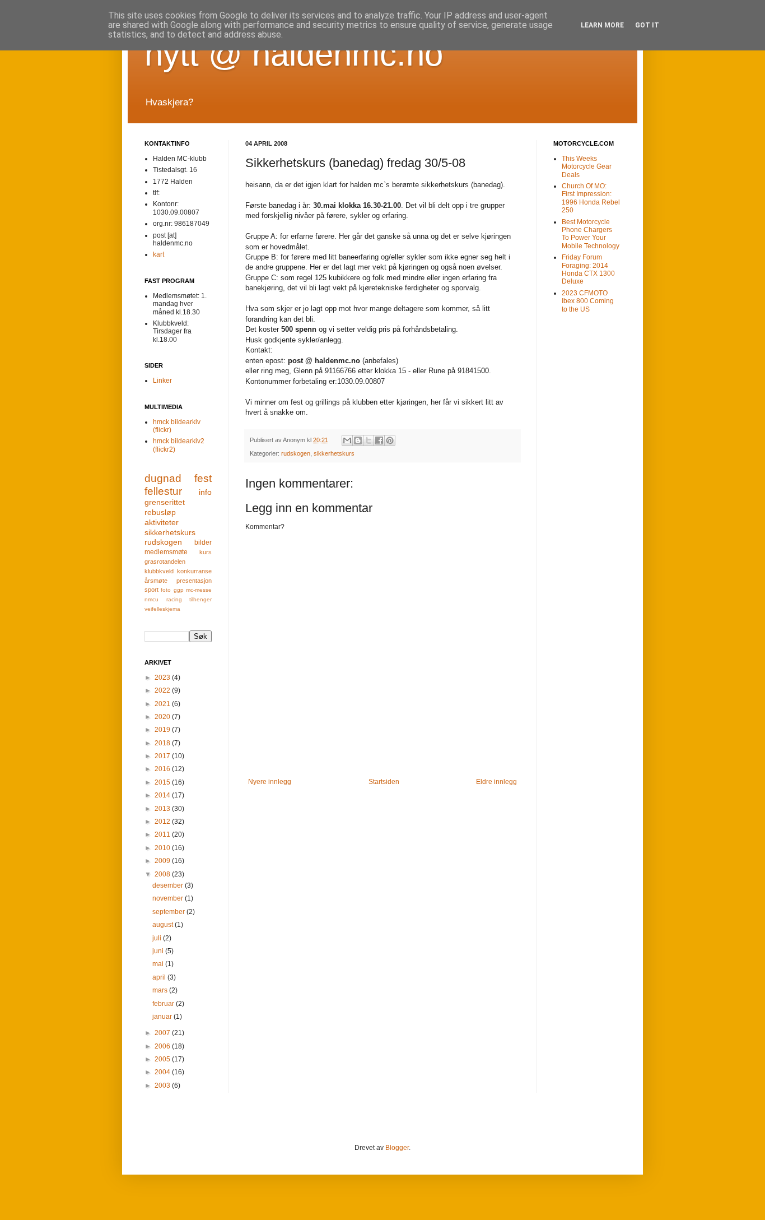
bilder (203, 542)
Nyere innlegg (269, 782)
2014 (163, 795)
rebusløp (160, 512)
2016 (163, 769)
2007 (163, 1033)
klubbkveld (159, 571)
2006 (163, 1046)
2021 (163, 704)
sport (151, 589)
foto (166, 590)
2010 (163, 848)
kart (158, 254)
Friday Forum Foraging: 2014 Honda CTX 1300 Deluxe (588, 269)
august (163, 925)
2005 (163, 1059)
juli (157, 938)
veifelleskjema (162, 609)
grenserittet (164, 502)
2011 (163, 834)
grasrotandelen (164, 561)
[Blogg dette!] (357, 440)
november (168, 898)
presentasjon (194, 580)
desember (168, 885)
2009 (163, 861)
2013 (163, 809)
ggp (179, 590)
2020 (163, 717)
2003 (163, 1085)
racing (174, 599)
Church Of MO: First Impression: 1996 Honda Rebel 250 (591, 198)
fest (203, 478)
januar (163, 1016)
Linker (162, 380)
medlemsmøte (166, 552)
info (205, 492)
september (169, 912)
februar (164, 1004)
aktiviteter (161, 522)
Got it (647, 25)
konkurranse (194, 571)
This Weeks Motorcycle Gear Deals (587, 167)
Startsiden (383, 782)
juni (158, 951)
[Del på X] (368, 440)
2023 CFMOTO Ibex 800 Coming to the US (588, 301)
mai (158, 964)
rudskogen (295, 453)
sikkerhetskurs (334, 453)
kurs (205, 552)
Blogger (397, 1148)
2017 (163, 756)
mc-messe (199, 590)
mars (160, 990)
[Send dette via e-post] (347, 440)
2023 (163, 677)
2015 (163, 782)
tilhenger (200, 599)
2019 (163, 730)
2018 (163, 743)
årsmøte (155, 580)
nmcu (151, 599)
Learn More (602, 25)
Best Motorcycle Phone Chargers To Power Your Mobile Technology (590, 234)
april (159, 977)
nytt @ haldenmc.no (293, 54)
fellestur (163, 491)
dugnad (162, 478)
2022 (163, 690)
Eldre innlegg (496, 782)
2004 (163, 1072)
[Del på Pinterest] (389, 440)
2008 (163, 874)
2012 (163, 821)
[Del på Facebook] (379, 440)
